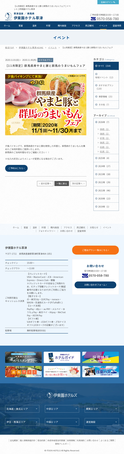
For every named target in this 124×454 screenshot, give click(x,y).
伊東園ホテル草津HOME (31, 47)
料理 (48, 25)
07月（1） (105, 138)
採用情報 (71, 440)
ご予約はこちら (15, 168)
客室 (21, 25)
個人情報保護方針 (28, 440)
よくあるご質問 (107, 440)
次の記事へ (77, 183)
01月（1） (105, 151)
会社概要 (14, 440)
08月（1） (105, 133)
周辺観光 (89, 25)
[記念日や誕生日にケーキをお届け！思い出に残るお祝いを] (62, 371)
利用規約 (81, 440)
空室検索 (117, 25)
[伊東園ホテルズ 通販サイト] (23, 371)
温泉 (34, 25)
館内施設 (62, 25)
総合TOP (9, 47)
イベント (103, 25)
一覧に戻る (61, 183)
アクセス (76, 25)
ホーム (7, 25)
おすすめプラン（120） (104, 87)
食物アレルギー (62, 443)
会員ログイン (107, 2)
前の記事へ (45, 183)
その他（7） (104, 104)
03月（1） (105, 147)
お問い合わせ (66, 231)
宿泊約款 (41, 440)
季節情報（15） (106, 96)
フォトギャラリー (46, 231)
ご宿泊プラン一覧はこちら (95, 250)
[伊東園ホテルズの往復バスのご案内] (100, 371)
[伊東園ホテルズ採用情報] (100, 357)
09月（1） (105, 129)
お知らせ (94, 227)
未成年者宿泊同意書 (56, 440)
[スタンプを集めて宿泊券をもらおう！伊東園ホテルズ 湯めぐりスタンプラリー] (23, 357)
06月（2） (105, 142)
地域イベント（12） (105, 77)
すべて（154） (105, 65)
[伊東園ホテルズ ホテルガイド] (62, 357)
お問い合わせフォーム (94, 284)
